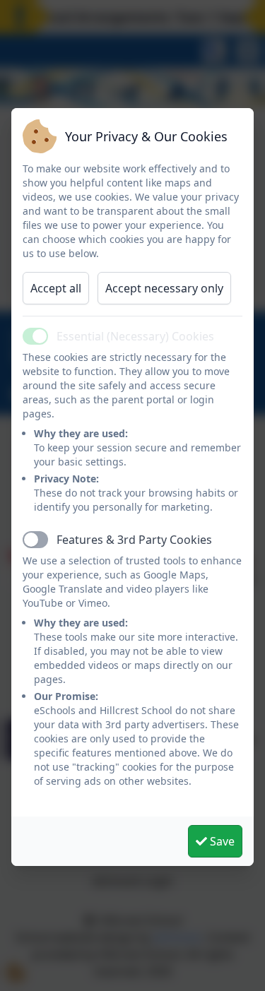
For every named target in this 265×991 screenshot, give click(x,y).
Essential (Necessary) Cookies (135, 336)
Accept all (55, 288)
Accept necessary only (164, 288)
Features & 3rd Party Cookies (134, 539)
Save (221, 841)
